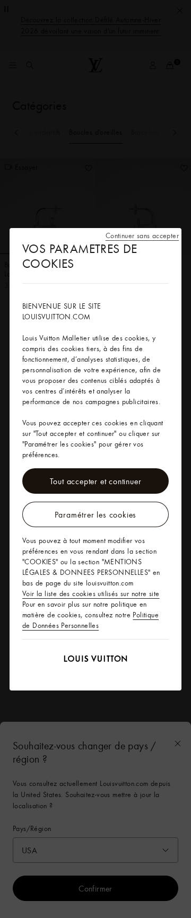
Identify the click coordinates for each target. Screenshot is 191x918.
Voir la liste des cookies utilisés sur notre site (91, 593)
